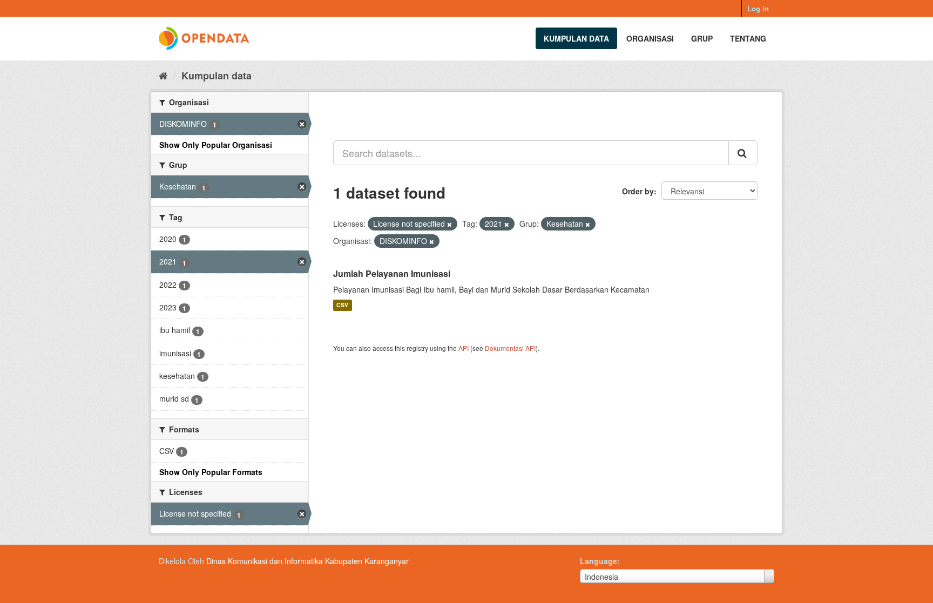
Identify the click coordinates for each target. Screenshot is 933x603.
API (463, 348)
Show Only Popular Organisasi (215, 144)
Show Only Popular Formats (210, 471)
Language (598, 560)
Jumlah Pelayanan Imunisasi (391, 273)
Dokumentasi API (510, 348)
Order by (638, 191)
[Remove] (449, 224)
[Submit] (743, 152)
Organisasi (650, 38)
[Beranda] (163, 75)
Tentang (748, 38)
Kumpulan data (576, 38)
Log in (758, 8)
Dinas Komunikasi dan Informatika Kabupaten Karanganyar (307, 560)
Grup (702, 38)
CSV (342, 305)
